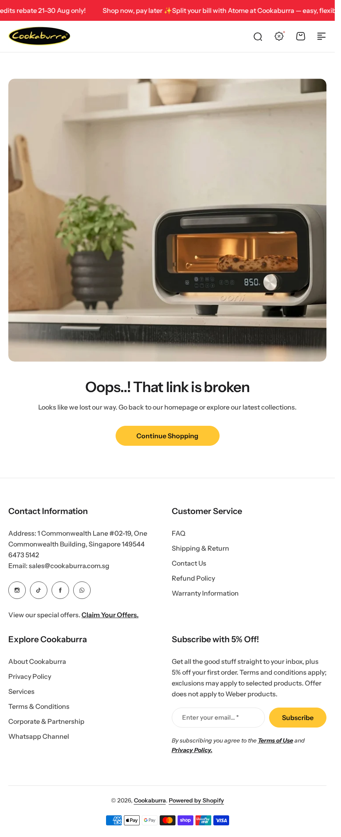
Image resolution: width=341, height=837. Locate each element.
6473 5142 (23, 555)
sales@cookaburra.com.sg (69, 565)
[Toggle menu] (321, 36)
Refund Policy (193, 578)
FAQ (178, 533)
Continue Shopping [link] (167, 436)
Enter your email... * (210, 717)
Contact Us (189, 563)
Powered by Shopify (196, 800)
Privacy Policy (29, 676)
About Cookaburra (37, 661)
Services (21, 691)
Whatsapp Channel (38, 736)
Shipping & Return (200, 548)
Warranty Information (205, 593)
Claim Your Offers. (110, 615)
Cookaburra (150, 800)
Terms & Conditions (38, 706)
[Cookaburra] (39, 36)
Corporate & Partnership (46, 721)
